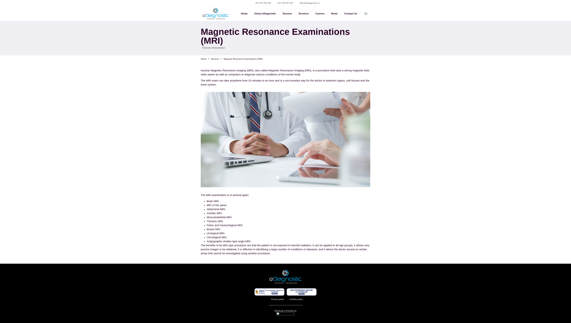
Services (304, 13)
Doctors (287, 13)
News (334, 13)
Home (244, 13)
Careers (319, 13)
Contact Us (350, 13)
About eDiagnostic (265, 13)
